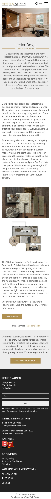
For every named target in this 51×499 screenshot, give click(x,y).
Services (21, 326)
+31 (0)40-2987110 (12, 422)
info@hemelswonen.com (15, 425)
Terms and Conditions (12, 461)
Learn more (12, 316)
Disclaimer (7, 464)
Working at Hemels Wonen (19, 469)
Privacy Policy (8, 458)
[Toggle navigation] (46, 3)
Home (13, 326)
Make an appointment (25, 360)
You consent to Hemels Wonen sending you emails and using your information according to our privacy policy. (25, 410)
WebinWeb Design (32, 497)
